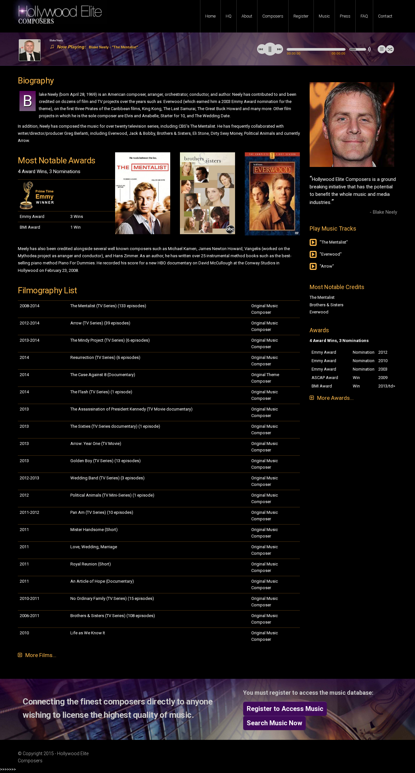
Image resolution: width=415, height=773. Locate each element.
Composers (272, 16)
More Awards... (335, 398)
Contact (385, 16)
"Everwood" (331, 254)
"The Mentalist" (334, 242)
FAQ (364, 16)
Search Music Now (274, 723)
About (247, 16)
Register (301, 16)
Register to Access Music (285, 709)
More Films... (40, 655)
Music (324, 16)
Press (345, 16)
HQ (228, 16)
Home (210, 16)
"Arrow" (327, 266)
